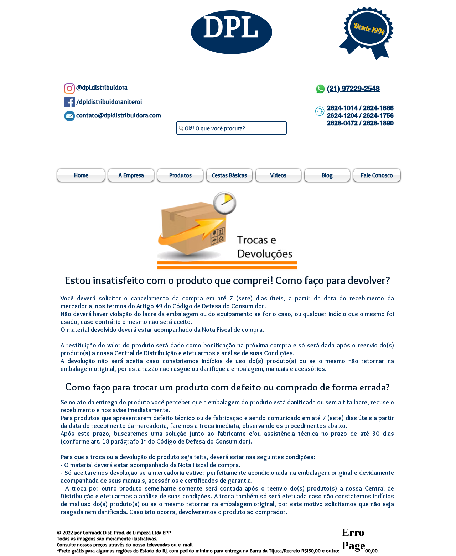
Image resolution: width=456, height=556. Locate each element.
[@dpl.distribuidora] (69, 88)
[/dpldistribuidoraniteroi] (69, 102)
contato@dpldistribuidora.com (118, 115)
